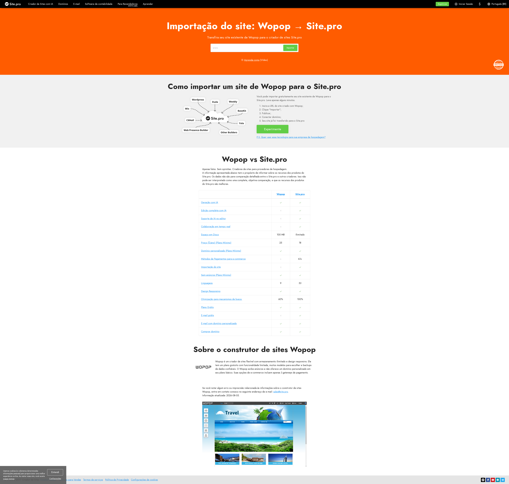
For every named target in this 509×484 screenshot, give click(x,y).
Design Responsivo (210, 291)
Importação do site (211, 267)
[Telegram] (503, 480)
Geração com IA (209, 202)
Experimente (272, 129)
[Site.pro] (483, 480)
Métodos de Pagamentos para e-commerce (223, 259)
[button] (442, 4)
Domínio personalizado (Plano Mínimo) (221, 251)
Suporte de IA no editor (213, 218)
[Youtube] (493, 480)
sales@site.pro (280, 391)
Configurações (55, 478)
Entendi (55, 472)
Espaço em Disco (210, 234)
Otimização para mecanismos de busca (221, 299)
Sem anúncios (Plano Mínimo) (216, 275)
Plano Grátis (207, 307)
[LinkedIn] (498, 480)
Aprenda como (252, 60)
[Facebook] (488, 480)
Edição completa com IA (213, 210)
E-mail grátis (207, 315)
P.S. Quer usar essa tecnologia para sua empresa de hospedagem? (291, 137)
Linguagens (207, 283)
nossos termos (8, 479)
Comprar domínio (210, 331)
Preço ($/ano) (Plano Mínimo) (216, 242)
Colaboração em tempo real (215, 226)
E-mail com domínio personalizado (219, 323)
